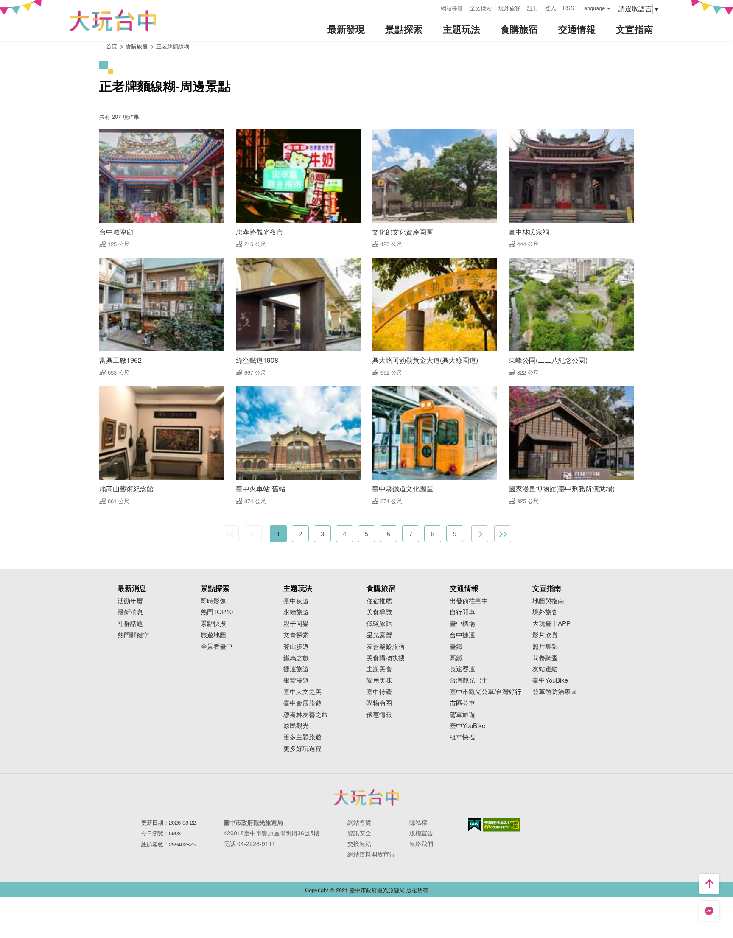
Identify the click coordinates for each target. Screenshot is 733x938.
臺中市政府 (366, 797)
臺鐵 (456, 646)
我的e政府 (474, 824)
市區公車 (462, 703)
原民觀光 (296, 725)
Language (593, 8)
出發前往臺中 (469, 601)
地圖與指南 (548, 601)
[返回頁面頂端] (709, 884)
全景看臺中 (216, 646)
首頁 (111, 46)
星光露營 (379, 634)
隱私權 (418, 822)
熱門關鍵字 (133, 634)
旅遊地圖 (213, 634)
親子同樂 (296, 623)
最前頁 (230, 533)
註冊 (532, 8)
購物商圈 (379, 703)
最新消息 (130, 612)
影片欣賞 (545, 634)
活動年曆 (130, 601)
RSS (568, 8)
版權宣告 (421, 833)
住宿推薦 (379, 601)
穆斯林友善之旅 (305, 714)
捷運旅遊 (296, 668)
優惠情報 (379, 714)
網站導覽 (452, 8)
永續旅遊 (296, 612)
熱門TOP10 (217, 612)
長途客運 (462, 668)
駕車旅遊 (462, 714)
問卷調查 (545, 657)
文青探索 (296, 634)
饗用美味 (379, 680)
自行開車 (462, 612)
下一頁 (479, 533)
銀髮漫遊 (296, 680)
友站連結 (545, 668)
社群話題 (130, 623)
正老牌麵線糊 (172, 46)
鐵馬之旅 (296, 657)
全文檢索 (481, 8)
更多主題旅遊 (302, 737)
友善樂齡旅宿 (385, 646)
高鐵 (456, 657)
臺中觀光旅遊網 (113, 20)
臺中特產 (379, 691)
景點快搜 (213, 623)
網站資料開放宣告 (371, 854)
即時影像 (213, 601)
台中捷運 (462, 634)
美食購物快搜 (385, 657)
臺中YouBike (467, 725)
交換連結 (359, 843)
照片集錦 (545, 646)
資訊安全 (359, 833)
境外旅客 (509, 8)
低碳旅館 (379, 623)
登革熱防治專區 (554, 691)
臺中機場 (462, 623)
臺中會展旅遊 (302, 703)
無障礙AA (501, 825)
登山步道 (296, 646)
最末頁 (502, 533)
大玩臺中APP (551, 623)
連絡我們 (421, 843)
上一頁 (253, 533)
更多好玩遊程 (302, 748)
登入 (550, 8)
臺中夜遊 (296, 601)
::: (431, 7)
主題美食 (379, 668)
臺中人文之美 (302, 691)
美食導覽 (379, 612)
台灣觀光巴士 (469, 680)
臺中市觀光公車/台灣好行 (485, 691)
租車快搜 (462, 737)
